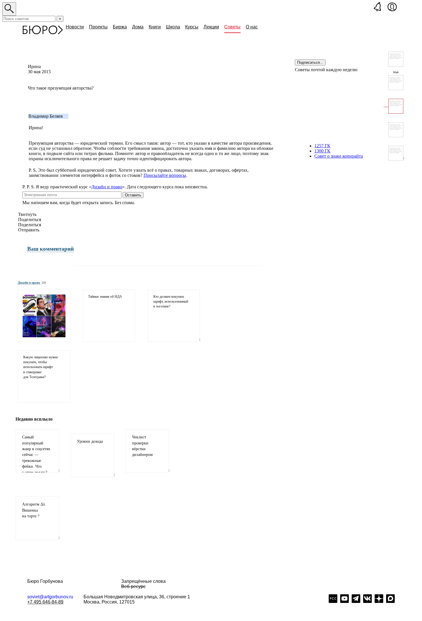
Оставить (133, 195)
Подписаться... (310, 62)
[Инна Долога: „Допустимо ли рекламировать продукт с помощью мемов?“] (44, 316)
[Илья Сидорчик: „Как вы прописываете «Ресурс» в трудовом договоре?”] (395, 59)
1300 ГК (322, 150)
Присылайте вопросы (165, 175)
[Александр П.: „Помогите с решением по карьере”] (395, 82)
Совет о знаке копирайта (338, 156)
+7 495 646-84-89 (45, 601)
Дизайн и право (106, 186)
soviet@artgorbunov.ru (50, 596)
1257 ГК (322, 145)
